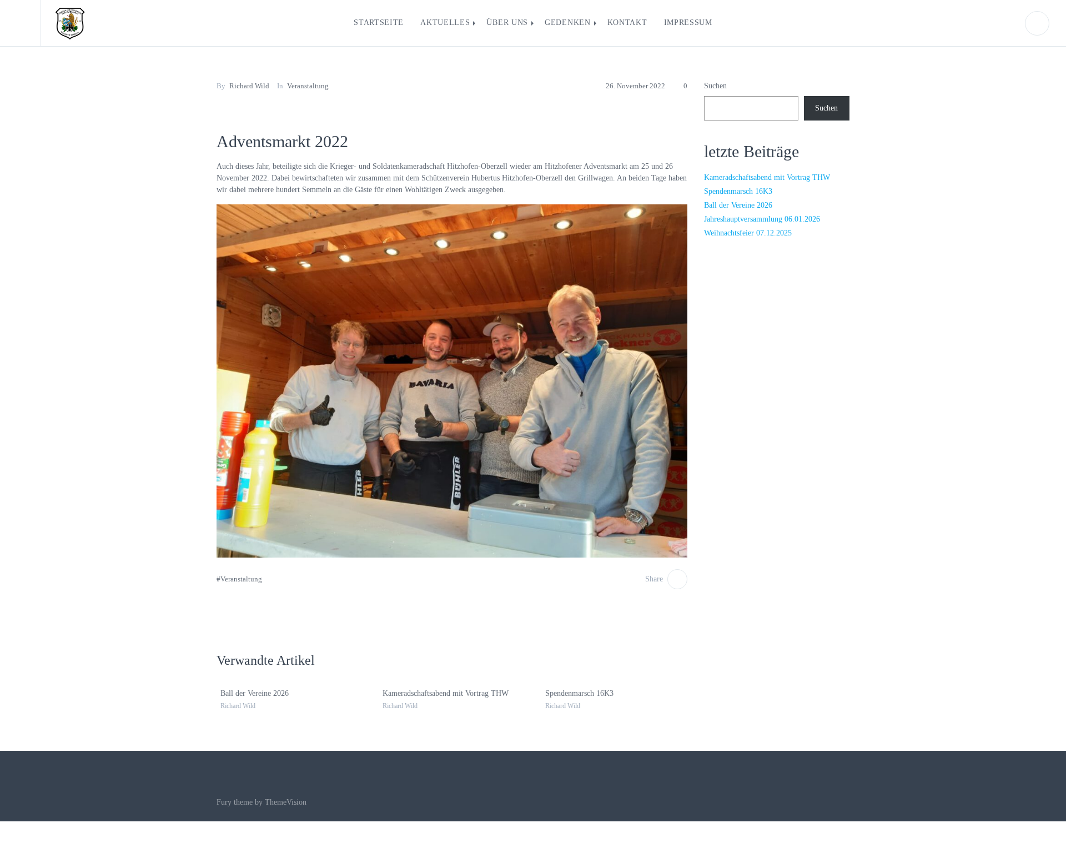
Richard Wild (249, 86)
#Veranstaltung (239, 579)
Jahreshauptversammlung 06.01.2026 (762, 219)
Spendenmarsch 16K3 (576, 693)
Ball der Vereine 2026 (251, 693)
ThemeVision (285, 802)
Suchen (715, 86)
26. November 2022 (635, 86)
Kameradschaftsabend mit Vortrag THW (442, 693)
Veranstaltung (308, 86)
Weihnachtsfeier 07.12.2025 (748, 233)
